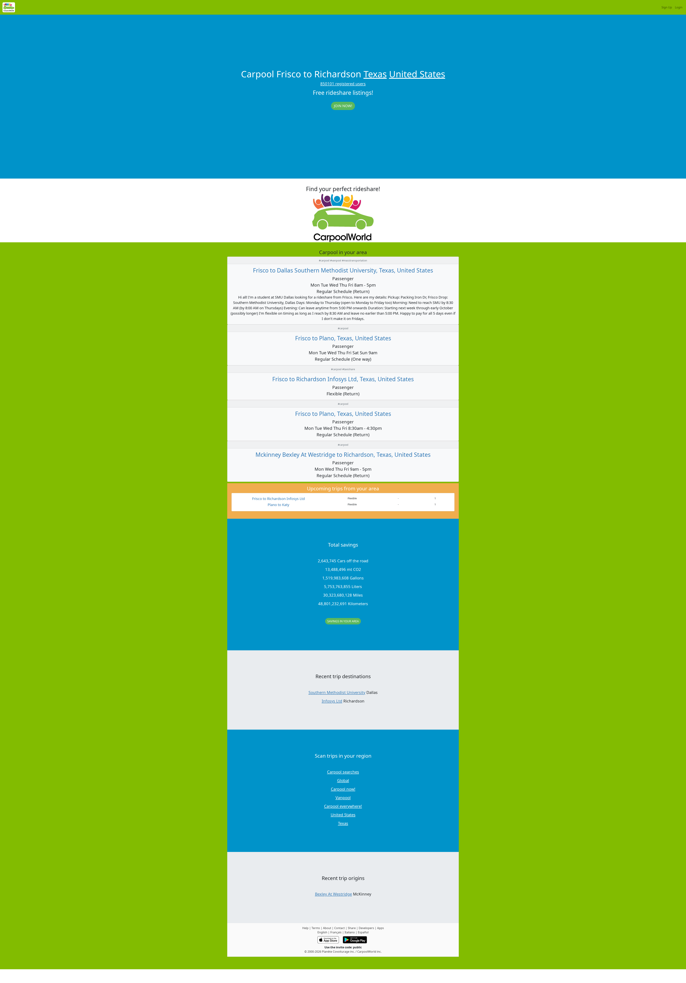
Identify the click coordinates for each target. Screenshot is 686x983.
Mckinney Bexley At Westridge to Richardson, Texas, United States (343, 454)
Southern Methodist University (337, 692)
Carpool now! (343, 789)
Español (363, 932)
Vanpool (343, 797)
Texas (375, 74)
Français (336, 932)
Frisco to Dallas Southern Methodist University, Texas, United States (343, 270)
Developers (366, 928)
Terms (316, 928)
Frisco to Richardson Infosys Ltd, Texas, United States (343, 379)
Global (343, 780)
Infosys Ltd (332, 701)
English (322, 932)
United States (417, 74)
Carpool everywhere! (343, 806)
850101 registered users (343, 83)
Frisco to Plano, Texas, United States (343, 338)
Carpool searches (343, 771)
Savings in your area (343, 621)
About (327, 928)
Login (678, 7)
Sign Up (667, 7)
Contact (339, 928)
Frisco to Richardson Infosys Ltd (278, 498)
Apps (380, 928)
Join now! (343, 105)
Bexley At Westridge (333, 894)
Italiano (350, 932)
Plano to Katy (278, 504)
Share (352, 928)
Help (305, 928)
